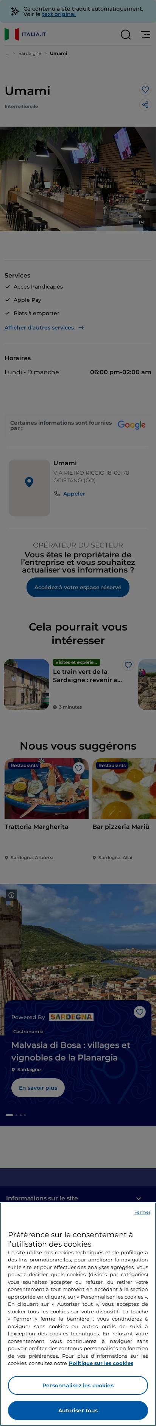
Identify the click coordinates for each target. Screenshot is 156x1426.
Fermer (142, 1212)
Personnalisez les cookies (78, 1385)
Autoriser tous (78, 1410)
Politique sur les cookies (101, 1363)
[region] (78, 1314)
